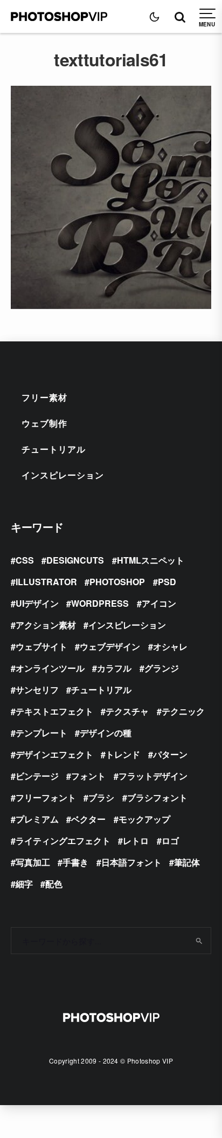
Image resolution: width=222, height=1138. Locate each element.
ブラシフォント (157, 797)
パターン (170, 754)
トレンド (123, 754)
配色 (54, 884)
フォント (88, 776)
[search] (199, 941)
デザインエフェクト (54, 754)
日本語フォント (131, 862)
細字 (24, 884)
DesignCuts (75, 560)
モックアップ (144, 819)
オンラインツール (50, 668)
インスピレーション (63, 475)
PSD (167, 581)
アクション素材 (46, 625)
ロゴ (170, 840)
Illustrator (46, 581)
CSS (25, 560)
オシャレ (170, 646)
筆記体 (187, 862)
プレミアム (37, 819)
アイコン (159, 603)
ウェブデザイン (110, 646)
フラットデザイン (153, 776)
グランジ (161, 668)
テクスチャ (127, 711)
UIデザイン (37, 603)
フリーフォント (46, 797)
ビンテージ (37, 776)
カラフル (114, 668)
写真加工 (33, 862)
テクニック (183, 711)
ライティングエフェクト (63, 840)
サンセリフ (37, 689)
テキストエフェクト (54, 711)
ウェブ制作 (44, 423)
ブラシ (101, 797)
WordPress (100, 603)
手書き (75, 862)
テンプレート (41, 732)
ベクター (88, 819)
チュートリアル (54, 449)
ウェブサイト (41, 646)
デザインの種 (105, 732)
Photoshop (117, 581)
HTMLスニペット (150, 560)
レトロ (136, 840)
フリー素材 (44, 397)
